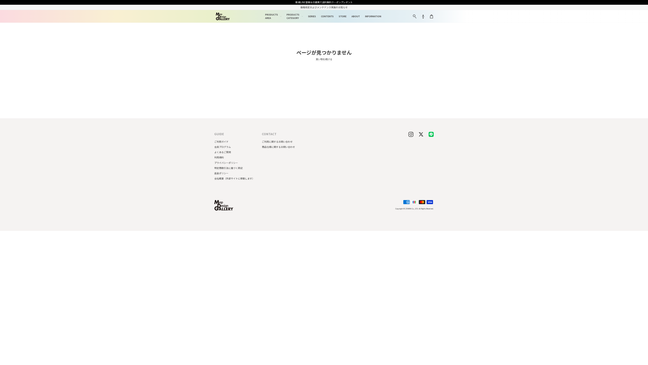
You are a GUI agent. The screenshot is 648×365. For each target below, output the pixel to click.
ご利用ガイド (221, 141)
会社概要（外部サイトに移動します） (234, 178)
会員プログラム (222, 147)
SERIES (312, 16)
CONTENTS (327, 16)
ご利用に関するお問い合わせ (277, 141)
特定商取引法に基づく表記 (228, 168)
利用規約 (219, 157)
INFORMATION (373, 16)
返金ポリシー (221, 173)
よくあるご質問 (222, 152)
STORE (342, 16)
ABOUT (356, 16)
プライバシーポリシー (226, 162)
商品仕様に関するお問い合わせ (278, 147)
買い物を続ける (324, 59)
